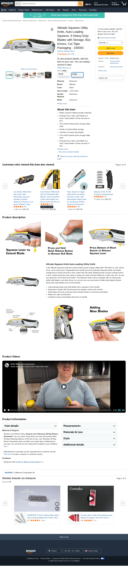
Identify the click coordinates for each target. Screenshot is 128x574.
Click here (8, 454)
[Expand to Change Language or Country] (61, 551)
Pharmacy (83, 10)
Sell (58, 10)
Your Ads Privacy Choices (91, 558)
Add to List (103, 78)
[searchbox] (49, 3)
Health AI (12, 10)
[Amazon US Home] (31, 551)
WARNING (9, 473)
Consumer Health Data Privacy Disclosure (66, 558)
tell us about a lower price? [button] (30, 462)
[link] (24, 198)
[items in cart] (124, 4)
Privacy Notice (45, 558)
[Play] (4, 410)
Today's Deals (23, 10)
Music (74, 10)
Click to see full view (29, 69)
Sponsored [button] (5, 482)
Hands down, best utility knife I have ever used (29, 366)
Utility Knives (79, 21)
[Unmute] (123, 410)
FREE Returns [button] (63, 68)
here (5, 446)
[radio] (9, 75)
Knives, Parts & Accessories (57, 21)
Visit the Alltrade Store (66, 51)
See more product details (69, 152)
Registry (66, 10)
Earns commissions (28, 364)
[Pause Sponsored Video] (57, 504)
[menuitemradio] (119, 410)
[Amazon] (7, 4)
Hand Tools (42, 21)
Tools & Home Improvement (11, 21)
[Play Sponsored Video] (90, 498)
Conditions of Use (33, 558)
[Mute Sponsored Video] (57, 508)
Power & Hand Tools (30, 21)
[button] (3, 10)
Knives (70, 21)
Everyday (93, 10)
